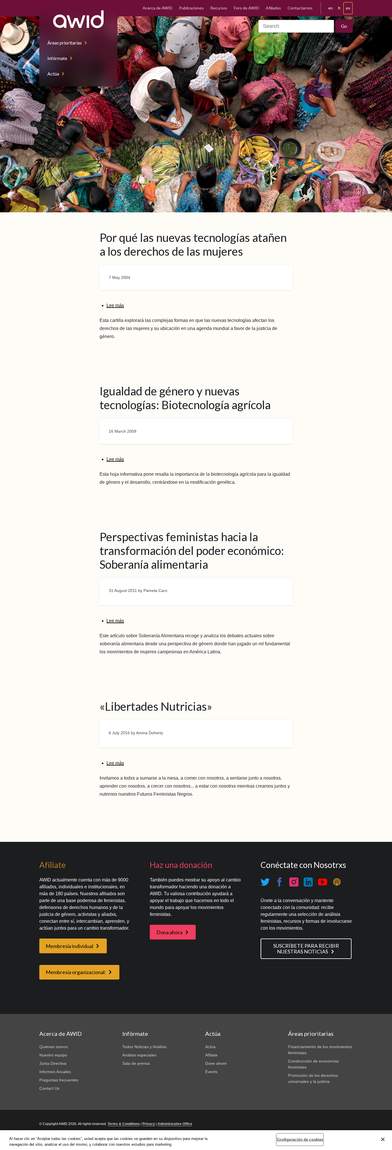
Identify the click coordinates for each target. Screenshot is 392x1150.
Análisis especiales (139, 1055)
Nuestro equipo (53, 1055)
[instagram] (293, 882)
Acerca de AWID (157, 7)
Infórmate (57, 58)
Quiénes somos (53, 1046)
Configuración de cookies (300, 1139)
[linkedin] (308, 882)
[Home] (78, 19)
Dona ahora (169, 932)
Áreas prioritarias (64, 42)
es (348, 8)
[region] (196, 1140)
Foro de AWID (246, 7)
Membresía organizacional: (76, 972)
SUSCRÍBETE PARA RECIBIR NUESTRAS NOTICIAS (306, 949)
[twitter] (265, 882)
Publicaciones (191, 7)
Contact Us (49, 1088)
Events (211, 1071)
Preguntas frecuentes (58, 1080)
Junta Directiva (52, 1063)
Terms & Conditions (124, 1124)
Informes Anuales (55, 1071)
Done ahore (216, 1063)
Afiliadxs (273, 7)
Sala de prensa (136, 1063)
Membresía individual (69, 946)
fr (339, 8)
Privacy (148, 1124)
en (330, 8)
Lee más (115, 305)
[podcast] (336, 882)
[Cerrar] (383, 1139)
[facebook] (279, 882)
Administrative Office (175, 1124)
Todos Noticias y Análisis (144, 1046)
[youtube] (322, 882)
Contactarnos (300, 7)
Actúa (53, 73)
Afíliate (211, 1055)
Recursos (218, 7)
